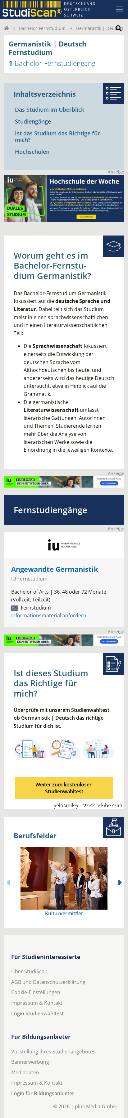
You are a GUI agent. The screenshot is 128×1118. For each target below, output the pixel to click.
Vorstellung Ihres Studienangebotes (53, 1051)
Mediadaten (25, 1072)
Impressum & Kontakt (36, 1002)
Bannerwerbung (30, 1061)
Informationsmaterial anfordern (48, 615)
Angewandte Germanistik (54, 569)
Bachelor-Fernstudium (42, 28)
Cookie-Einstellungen (35, 992)
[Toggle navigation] (119, 9)
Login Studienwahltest (37, 1013)
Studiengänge (33, 121)
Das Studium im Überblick (49, 109)
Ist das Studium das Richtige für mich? (57, 136)
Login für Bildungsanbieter (42, 1093)
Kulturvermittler (64, 913)
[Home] (6, 28)
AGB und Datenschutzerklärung (48, 982)
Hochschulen (32, 151)
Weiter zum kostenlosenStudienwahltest (64, 788)
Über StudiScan (29, 971)
